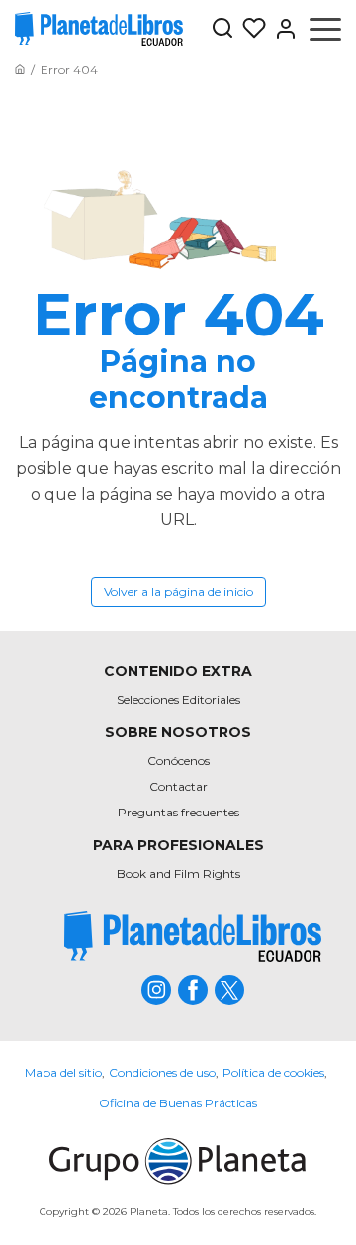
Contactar (178, 786)
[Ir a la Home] (20, 69)
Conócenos (178, 760)
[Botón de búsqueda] (222, 29)
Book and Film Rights (178, 873)
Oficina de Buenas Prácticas (178, 1103)
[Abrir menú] (325, 29)
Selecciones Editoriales (178, 699)
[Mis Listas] (250, 29)
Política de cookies (273, 1072)
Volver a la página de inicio (178, 591)
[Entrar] (282, 29)
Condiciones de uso (162, 1072)
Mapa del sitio (63, 1072)
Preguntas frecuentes (178, 812)
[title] (192, 936)
